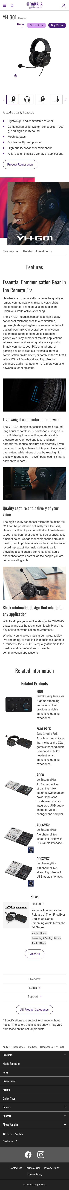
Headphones (18, 1046)
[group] (12, 99)
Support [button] (7, 1116)
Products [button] (7, 1055)
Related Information (35, 251)
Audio (5, 1046)
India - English (15, 1134)
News (5, 1072)
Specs (33, 988)
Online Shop (9, 1098)
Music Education (11, 1063)
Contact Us (16, 1168)
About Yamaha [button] (10, 1124)
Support (33, 996)
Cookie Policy (34, 1174)
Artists (6, 1090)
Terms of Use (33, 1168)
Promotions (9, 1081)
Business (8, 1141)
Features (8, 251)
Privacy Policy (51, 1168)
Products (32, 1046)
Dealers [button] (7, 1107)
